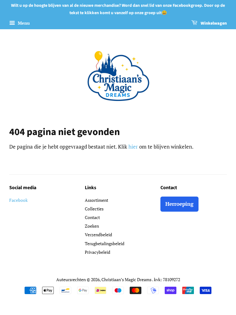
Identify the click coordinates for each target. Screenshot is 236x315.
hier (133, 146)
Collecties (94, 209)
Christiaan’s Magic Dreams (126, 279)
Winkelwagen (213, 23)
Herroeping (179, 203)
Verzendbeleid (98, 234)
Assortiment (96, 200)
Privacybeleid (97, 252)
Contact (92, 217)
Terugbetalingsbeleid (104, 243)
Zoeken (92, 226)
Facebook (18, 200)
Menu (23, 23)
